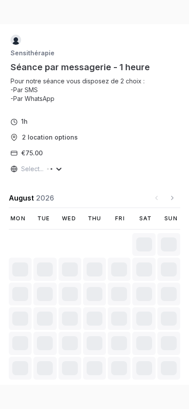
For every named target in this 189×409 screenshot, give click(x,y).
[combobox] (22, 169)
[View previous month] (156, 198)
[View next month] (172, 198)
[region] (81, 90)
